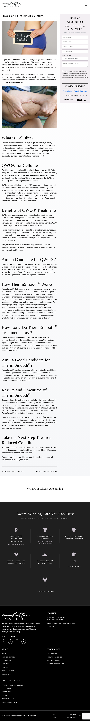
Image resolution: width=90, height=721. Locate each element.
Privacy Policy (67, 91)
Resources (6, 660)
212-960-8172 (52, 626)
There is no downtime (10, 417)
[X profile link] (17, 641)
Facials (5, 695)
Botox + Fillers (53, 660)
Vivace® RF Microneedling (13, 685)
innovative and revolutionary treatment (26, 215)
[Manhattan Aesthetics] (12, 4)
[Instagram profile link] (10, 641)
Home (4, 653)
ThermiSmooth (8, 289)
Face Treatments (54, 653)
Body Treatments (54, 657)
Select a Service (66, 55)
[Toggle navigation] (86, 5)
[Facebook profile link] (4, 641)
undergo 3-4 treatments (11, 348)
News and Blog (8, 671)
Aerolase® (6, 688)
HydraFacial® (8, 699)
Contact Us (6, 674)
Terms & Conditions (80, 91)
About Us (5, 664)
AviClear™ (6, 692)
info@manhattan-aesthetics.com (61, 623)
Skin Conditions (8, 657)
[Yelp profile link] (23, 641)
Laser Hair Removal (10, 702)
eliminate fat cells (34, 400)
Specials (5, 667)
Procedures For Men (55, 664)
